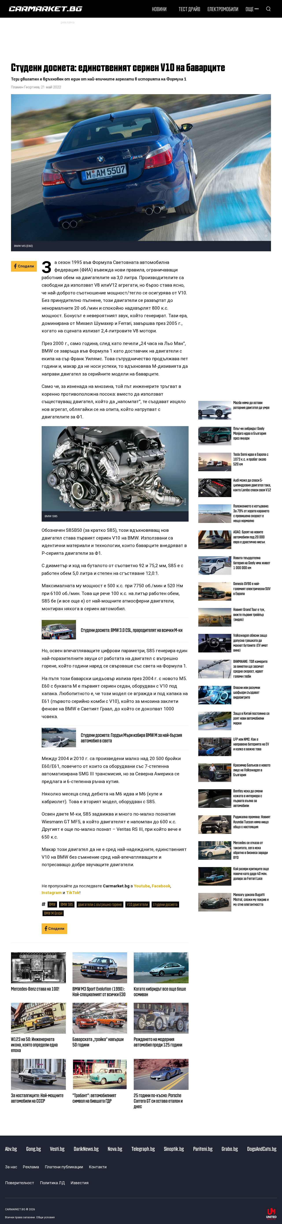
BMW (52, 904)
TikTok (72, 892)
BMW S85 (67, 904)
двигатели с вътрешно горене (100, 904)
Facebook (161, 886)
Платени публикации (64, 1167)
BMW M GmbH (53, 913)
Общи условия (45, 1217)
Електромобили (223, 9)
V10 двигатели (137, 904)
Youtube (142, 886)
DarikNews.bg (86, 1149)
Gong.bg (33, 1149)
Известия (79, 1182)
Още (250, 9)
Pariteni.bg (202, 1149)
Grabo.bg (230, 1149)
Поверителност (19, 1182)
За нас (11, 1167)
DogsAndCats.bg (261, 1149)
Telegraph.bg (143, 1149)
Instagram (52, 892)
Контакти (98, 1167)
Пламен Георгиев (25, 87)
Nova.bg (115, 1149)
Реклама (31, 1167)
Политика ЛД (52, 1182)
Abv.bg (11, 1149)
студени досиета (165, 904)
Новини (159, 9)
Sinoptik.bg (174, 1149)
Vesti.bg (57, 1149)
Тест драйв (189, 9)
